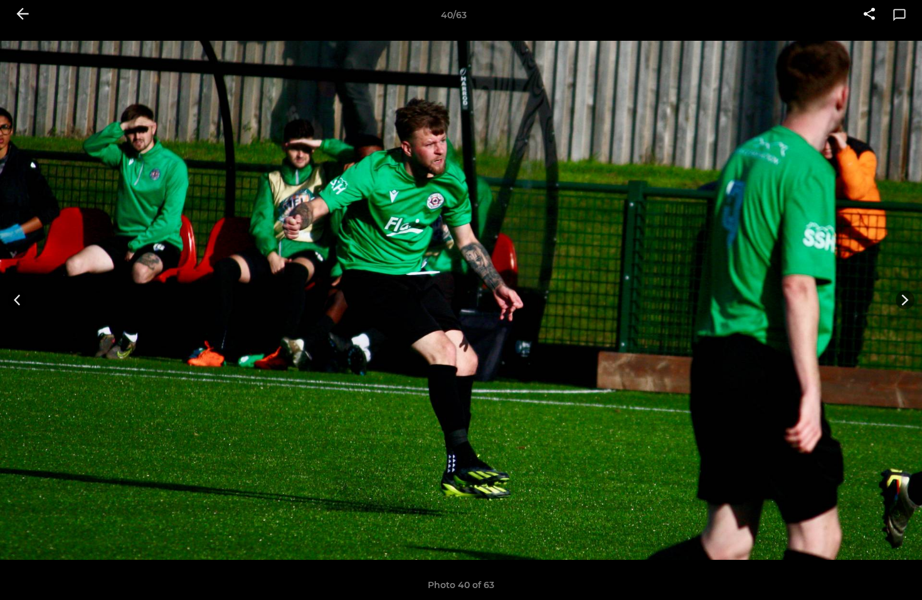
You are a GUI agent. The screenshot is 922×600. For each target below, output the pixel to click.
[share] (869, 15)
